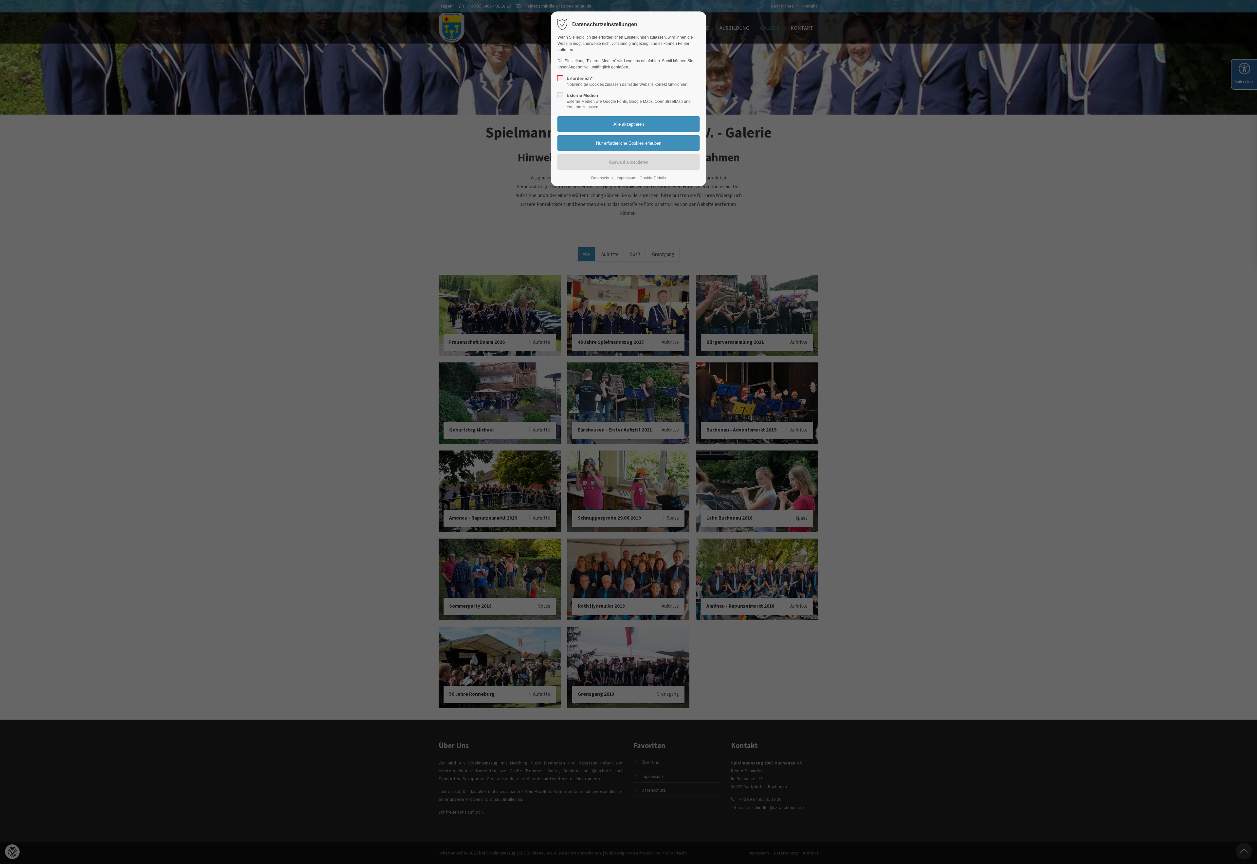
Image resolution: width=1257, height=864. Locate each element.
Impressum (626, 178)
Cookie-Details (653, 178)
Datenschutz (602, 178)
